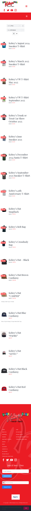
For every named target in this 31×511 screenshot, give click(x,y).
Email (3, 468)
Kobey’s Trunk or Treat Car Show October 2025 (18, 118)
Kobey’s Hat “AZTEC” (15, 352)
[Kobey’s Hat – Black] (4, 259)
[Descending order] (23, 25)
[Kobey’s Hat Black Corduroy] (4, 368)
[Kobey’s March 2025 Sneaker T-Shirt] (4, 60)
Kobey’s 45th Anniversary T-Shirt (19, 192)
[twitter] (8, 10)
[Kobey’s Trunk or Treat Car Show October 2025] (4, 114)
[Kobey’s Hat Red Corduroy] (4, 386)
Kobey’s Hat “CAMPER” (15, 294)
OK (26, 508)
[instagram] (15, 10)
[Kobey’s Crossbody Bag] (4, 241)
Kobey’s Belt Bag (17, 226)
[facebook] (4, 10)
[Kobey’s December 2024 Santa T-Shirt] (4, 153)
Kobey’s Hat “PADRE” (15, 334)
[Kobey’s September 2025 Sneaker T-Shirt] (4, 172)
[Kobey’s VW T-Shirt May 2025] (4, 78)
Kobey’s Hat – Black (19, 259)
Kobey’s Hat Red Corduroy (17, 388)
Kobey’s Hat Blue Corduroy (17, 314)
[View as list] (16, 33)
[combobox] (4, 482)
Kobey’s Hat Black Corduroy (18, 370)
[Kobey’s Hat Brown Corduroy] (4, 274)
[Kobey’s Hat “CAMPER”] (4, 292)
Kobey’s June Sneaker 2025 (15, 138)
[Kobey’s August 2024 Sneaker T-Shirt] (4, 42)
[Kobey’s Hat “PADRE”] (4, 332)
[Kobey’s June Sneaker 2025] (4, 135)
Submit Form (7, 476)
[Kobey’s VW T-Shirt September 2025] (4, 96)
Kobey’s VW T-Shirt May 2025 (19, 81)
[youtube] (12, 10)
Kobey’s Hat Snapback (15, 210)
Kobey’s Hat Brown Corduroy (18, 276)
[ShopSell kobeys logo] (10, 1)
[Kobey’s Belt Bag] (4, 226)
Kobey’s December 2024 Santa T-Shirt (18, 156)
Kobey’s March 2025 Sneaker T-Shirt (19, 63)
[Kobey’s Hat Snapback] (4, 208)
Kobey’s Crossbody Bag (18, 243)
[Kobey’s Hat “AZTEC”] (4, 350)
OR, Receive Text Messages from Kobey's (12, 480)
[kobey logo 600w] (15, 411)
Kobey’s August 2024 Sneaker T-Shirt (19, 45)
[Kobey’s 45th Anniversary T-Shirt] (4, 190)
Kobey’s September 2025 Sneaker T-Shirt (19, 174)
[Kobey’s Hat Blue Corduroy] (4, 312)
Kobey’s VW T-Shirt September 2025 (19, 99)
